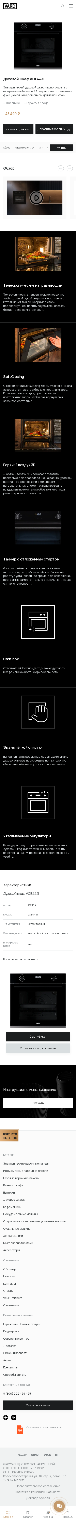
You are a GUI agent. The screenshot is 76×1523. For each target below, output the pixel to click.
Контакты (9, 1283)
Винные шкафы (13, 1185)
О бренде (9, 1269)
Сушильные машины (17, 1228)
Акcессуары (11, 1250)
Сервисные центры (16, 1338)
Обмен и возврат (15, 1353)
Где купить (10, 1367)
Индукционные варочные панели (25, 1171)
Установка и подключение (38, 1048)
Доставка (9, 1346)
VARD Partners (12, 1298)
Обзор (6, 147)
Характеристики (24, 147)
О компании (11, 1305)
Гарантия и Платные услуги (21, 1324)
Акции (7, 1360)
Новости (9, 1276)
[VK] (13, 1417)
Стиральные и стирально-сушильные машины (34, 1221)
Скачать (38, 1103)
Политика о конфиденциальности (38, 1492)
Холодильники (13, 1236)
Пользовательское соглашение (38, 1486)
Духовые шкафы (14, 1199)
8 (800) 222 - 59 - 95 (17, 1393)
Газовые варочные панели (21, 1178)
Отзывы (8, 1291)
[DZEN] (5, 1417)
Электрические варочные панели (26, 1163)
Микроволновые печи (18, 1243)
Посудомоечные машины (20, 1214)
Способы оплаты (14, 1375)
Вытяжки (9, 1192)
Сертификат (38, 1036)
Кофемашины (12, 1207)
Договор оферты (38, 1498)
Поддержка (11, 1331)
